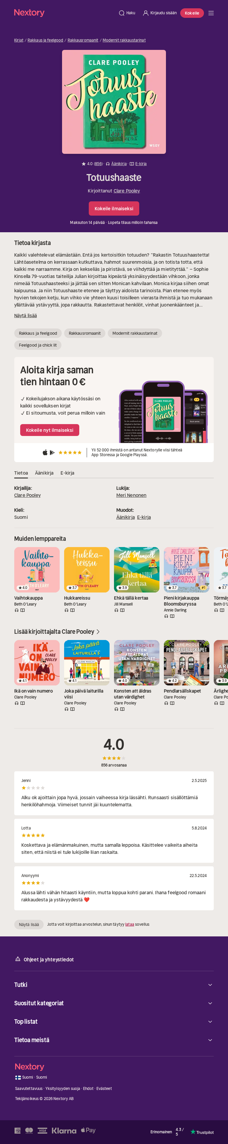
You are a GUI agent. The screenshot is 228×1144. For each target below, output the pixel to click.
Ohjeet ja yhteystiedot (49, 959)
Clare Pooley (127, 191)
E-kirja (144, 517)
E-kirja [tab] (67, 473)
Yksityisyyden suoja (62, 1088)
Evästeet (104, 1088)
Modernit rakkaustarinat (124, 40)
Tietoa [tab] (21, 473)
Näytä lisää (25, 315)
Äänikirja (125, 517)
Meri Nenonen (131, 495)
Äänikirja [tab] (44, 473)
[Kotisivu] (64, 13)
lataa (129, 924)
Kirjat (18, 40)
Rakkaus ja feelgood (45, 40)
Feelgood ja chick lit (38, 345)
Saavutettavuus (29, 1088)
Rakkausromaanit (83, 40)
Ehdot (88, 1088)
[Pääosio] (211, 13)
